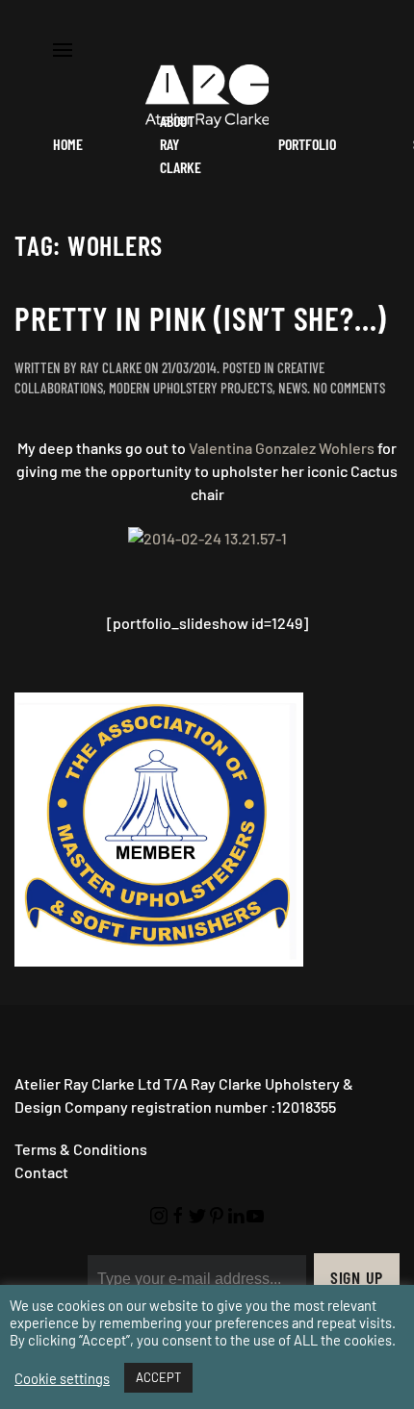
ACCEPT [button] (158, 1377)
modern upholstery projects (190, 387)
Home (68, 144)
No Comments (349, 387)
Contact (41, 1172)
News (292, 387)
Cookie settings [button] (62, 1378)
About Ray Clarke (180, 144)
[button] (62, 48)
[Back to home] (207, 96)
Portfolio (307, 144)
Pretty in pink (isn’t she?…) (200, 318)
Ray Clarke (111, 367)
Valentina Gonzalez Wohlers (282, 448)
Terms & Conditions (80, 1149)
